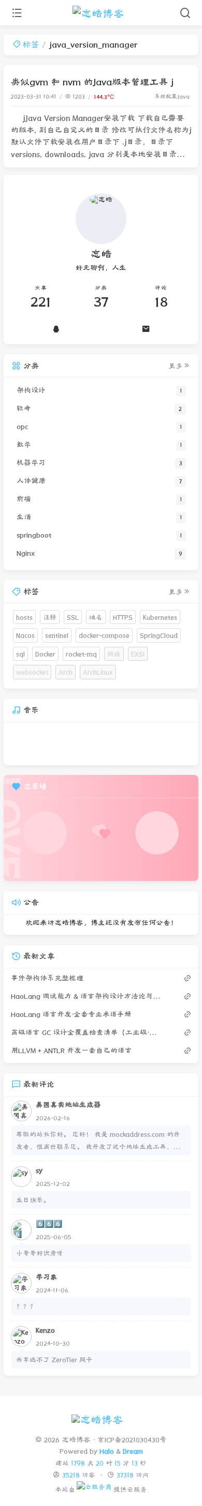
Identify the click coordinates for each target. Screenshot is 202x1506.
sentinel (56, 635)
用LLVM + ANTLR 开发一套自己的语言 (71, 1050)
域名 (96, 617)
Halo (106, 1451)
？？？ (26, 1306)
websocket (32, 671)
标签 (30, 44)
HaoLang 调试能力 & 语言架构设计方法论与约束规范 (87, 996)
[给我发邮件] (146, 329)
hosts (24, 617)
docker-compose (104, 635)
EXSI (138, 653)
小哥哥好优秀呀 (39, 1253)
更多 (175, 366)
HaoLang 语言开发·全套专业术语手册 (71, 1014)
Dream (133, 1451)
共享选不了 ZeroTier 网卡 (54, 1359)
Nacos (25, 635)
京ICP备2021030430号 (131, 1439)
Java (183, 96)
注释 (49, 617)
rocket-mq (81, 653)
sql (20, 653)
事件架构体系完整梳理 (47, 978)
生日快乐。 (33, 1199)
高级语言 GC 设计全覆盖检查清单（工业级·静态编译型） (87, 1032)
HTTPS (123, 617)
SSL (73, 617)
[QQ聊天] (56, 329)
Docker (45, 653)
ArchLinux (98, 671)
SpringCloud (159, 635)
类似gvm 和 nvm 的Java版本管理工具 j (92, 81)
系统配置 (165, 96)
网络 (114, 653)
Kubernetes (160, 617)
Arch (66, 671)
